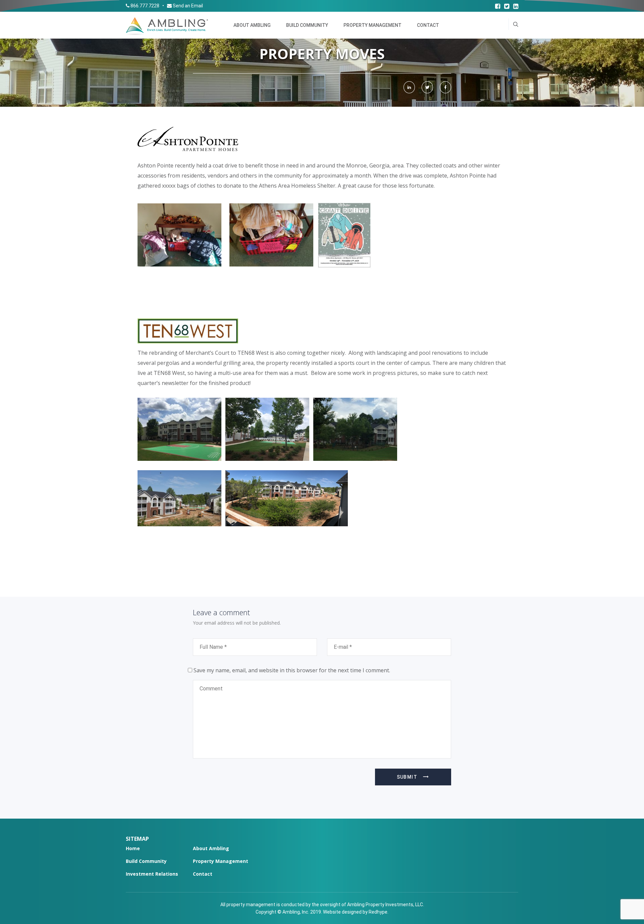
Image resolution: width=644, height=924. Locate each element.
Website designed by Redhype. (355, 912)
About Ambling (252, 25)
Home (133, 848)
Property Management (372, 25)
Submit (407, 777)
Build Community (307, 25)
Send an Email (188, 5)
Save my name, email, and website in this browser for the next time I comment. (292, 670)
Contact (428, 25)
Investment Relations (152, 874)
